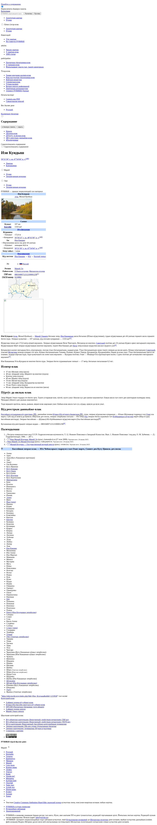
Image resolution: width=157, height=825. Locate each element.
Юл (29, 256)
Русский (9, 752)
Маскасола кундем (37, 271)
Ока (86, 417)
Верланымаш (24, 254)
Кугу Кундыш (12, 475)
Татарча (9, 756)
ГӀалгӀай (9, 783)
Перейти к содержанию (11, 4)
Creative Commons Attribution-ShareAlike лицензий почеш (37, 802)
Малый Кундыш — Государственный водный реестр (32, 444)
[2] (71, 338)
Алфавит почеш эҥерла (16, 709)
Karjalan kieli (11, 781)
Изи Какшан (20, 240)
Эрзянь (9, 770)
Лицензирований (13, 811)
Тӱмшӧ (9, 634)
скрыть (20, 127)
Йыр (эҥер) (11, 502)
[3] (10, 356)
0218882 (18, 277)
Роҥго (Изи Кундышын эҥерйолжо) (21, 612)
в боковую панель (8, 127)
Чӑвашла (9, 761)
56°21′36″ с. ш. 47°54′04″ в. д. (13, 159)
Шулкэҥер (10, 681)
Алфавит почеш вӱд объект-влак (19, 702)
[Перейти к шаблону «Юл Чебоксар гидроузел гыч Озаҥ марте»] (2, 449)
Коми (8, 774)
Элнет (9, 497)
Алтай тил (10, 787)
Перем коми (11, 789)
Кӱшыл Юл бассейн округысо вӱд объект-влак (25, 705)
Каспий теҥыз (40, 256)
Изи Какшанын (67, 336)
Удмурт (9, 772)
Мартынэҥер (11, 480)
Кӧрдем (9, 520)
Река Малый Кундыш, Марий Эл (24, 439)
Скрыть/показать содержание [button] (13, 144)
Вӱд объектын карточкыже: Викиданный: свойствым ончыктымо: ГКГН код (38, 722)
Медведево (12, 352)
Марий (9, 763)
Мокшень (10, 778)
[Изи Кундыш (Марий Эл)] (23, 297)
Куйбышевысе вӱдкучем (123, 417)
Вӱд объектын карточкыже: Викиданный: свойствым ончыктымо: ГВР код (37, 720)
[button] (14, 9)
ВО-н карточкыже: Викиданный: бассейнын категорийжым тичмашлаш (36, 724)
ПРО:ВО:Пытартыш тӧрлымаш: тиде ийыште (25, 707)
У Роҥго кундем (21, 271)
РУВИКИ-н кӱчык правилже (18, 807)
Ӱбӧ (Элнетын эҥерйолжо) (17, 637)
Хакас (8, 796)
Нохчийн (9, 754)
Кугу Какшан (12, 469)
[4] (99, 419)
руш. (17, 197)
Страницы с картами (14, 731)
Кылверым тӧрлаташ (9, 114)
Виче (75, 346)
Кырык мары (11, 767)
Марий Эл (19, 269)
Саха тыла (10, 765)
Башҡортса (10, 759)
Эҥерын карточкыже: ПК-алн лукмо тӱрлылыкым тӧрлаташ (31, 726)
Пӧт (8, 599)
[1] (38, 274)
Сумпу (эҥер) (12, 628)
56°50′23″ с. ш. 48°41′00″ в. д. (27, 238)
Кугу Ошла (11, 471)
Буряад (9, 792)
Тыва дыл (10, 785)
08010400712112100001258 (26, 274)
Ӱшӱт (8, 690)
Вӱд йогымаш (23, 229)
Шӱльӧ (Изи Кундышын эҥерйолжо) (21, 683)
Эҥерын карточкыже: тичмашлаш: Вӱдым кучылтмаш (28, 728)
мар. (34, 414)
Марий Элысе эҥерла (15, 711)
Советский (100, 343)
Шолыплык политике (99, 820)
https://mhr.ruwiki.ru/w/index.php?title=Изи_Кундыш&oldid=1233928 (29, 696)
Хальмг (9, 794)
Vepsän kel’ (10, 776)
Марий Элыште (41, 336)
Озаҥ (148, 414)
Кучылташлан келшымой (76, 820)
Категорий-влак (7, 698)
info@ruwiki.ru (42, 817)
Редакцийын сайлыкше (15, 809)
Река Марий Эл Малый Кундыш (20, 442)
